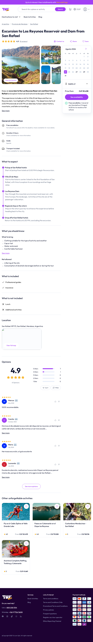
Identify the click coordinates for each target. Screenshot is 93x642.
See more (6, 111)
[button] (22, 339)
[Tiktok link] (12, 616)
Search (60, 9)
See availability (77, 97)
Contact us (60, 41)
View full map (11, 345)
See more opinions (31, 486)
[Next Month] (86, 49)
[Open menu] (86, 9)
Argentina (5, 24)
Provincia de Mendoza (19, 24)
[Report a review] (59, 401)
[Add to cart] (70, 9)
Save (86, 41)
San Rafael (34, 24)
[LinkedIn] (21, 616)
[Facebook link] (3, 616)
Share (74, 41)
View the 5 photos (10, 80)
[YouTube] (16, 616)
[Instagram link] (7, 616)
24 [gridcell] (65, 72)
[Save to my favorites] (55, 401)
